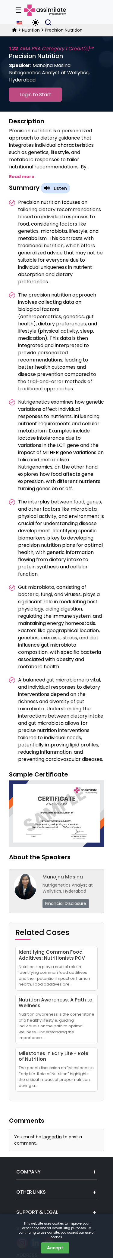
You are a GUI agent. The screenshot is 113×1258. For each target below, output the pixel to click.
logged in (52, 1137)
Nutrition (31, 30)
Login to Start (35, 94)
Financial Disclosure (65, 903)
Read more (21, 177)
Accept (55, 1248)
